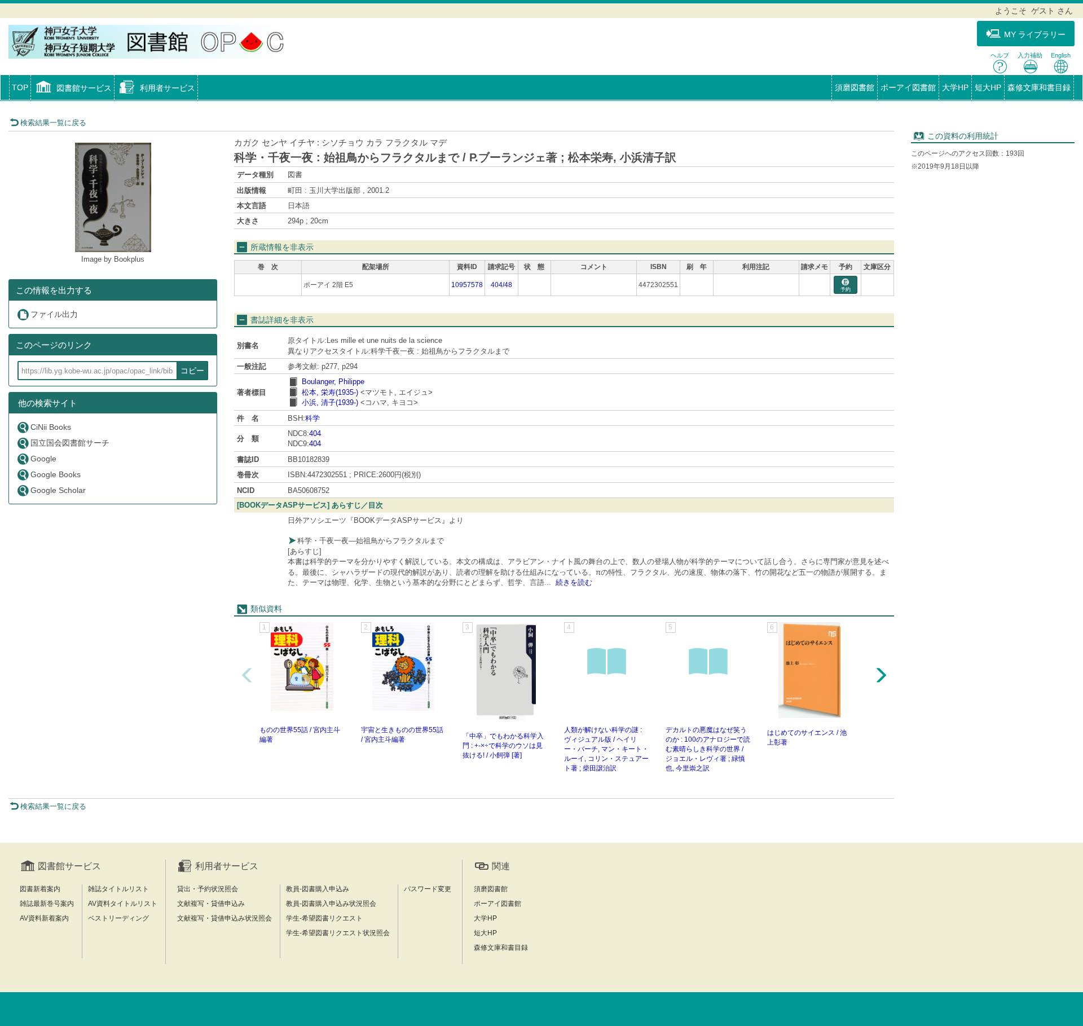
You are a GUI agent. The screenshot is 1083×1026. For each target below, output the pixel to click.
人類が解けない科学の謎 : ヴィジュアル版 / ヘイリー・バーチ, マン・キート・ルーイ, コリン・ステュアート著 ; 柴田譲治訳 (606, 749)
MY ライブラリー (1035, 34)
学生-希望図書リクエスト (324, 918)
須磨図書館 (854, 87)
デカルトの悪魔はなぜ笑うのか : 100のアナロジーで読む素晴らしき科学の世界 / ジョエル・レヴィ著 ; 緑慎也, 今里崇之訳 (708, 749)
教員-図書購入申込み (317, 889)
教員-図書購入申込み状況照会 (331, 904)
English (1061, 55)
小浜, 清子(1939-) (330, 402)
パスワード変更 (427, 889)
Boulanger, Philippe (333, 381)
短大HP (988, 87)
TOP (20, 87)
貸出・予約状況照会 (207, 889)
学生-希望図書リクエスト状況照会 (338, 933)
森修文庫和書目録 (1039, 87)
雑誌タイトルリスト (118, 889)
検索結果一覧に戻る (53, 122)
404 (315, 433)
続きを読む (574, 582)
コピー (192, 370)
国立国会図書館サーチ (69, 442)
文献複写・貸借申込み (211, 904)
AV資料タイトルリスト (122, 904)
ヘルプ (999, 55)
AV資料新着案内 (44, 918)
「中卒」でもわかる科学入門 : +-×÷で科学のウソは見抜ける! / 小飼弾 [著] (503, 745)
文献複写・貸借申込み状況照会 (224, 918)
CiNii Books (50, 426)
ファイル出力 (54, 314)
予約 (845, 289)
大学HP (955, 87)
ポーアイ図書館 (908, 87)
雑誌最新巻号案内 (47, 904)
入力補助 (1030, 55)
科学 (312, 418)
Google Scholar (58, 490)
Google (43, 458)
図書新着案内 (40, 889)
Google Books (55, 474)
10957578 (467, 285)
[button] (72, 88)
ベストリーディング (118, 918)
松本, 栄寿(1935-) (330, 392)
